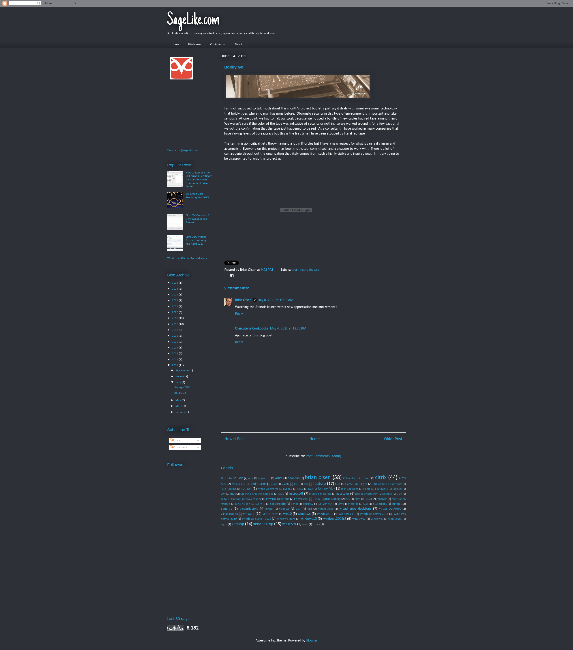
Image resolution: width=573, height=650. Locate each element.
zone (305, 524)
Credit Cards (258, 484)
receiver (381, 499)
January (180, 412)
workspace (395, 518)
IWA (310, 489)
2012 (175, 359)
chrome (365, 478)
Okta (224, 499)
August (180, 376)
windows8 (377, 518)
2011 (175, 365)
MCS (281, 494)
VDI (309, 509)
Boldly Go (180, 392)
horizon (246, 489)
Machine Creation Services (256, 493)
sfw (340, 504)
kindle (366, 489)
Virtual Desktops (390, 509)
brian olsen (299, 270)
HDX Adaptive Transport (387, 484)
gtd (365, 484)
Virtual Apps (325, 508)
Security (308, 504)
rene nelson (242, 503)
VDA (298, 509)
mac (233, 494)
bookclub (294, 478)
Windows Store (285, 518)
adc (240, 478)
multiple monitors (320, 493)
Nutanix (387, 493)
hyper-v (287, 489)
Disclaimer (194, 44)
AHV (250, 478)
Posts (176, 440)
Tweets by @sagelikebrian (183, 150)
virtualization (229, 514)
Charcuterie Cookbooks (252, 328)
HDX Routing (228, 489)
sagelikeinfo (278, 504)
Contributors (218, 44)
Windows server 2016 (374, 514)
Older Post (393, 439)
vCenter (284, 509)
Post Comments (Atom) (323, 456)
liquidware (381, 489)
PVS (347, 499)
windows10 (308, 519)
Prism (316, 499)
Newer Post (234, 439)
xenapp (238, 524)
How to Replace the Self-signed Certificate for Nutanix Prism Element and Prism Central (199, 179)
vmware (248, 514)
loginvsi (397, 489)
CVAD (285, 484)
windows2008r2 (334, 519)
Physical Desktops (277, 499)
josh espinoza (349, 489)
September (182, 370)
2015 (175, 341)
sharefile (353, 503)
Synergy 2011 (182, 387)
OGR (399, 493)
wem (275, 514)
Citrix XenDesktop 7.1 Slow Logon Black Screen (199, 219)
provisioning (332, 499)
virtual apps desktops (355, 509)
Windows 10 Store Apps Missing (187, 258)
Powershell (301, 499)
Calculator (349, 478)
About (238, 44)
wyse (224, 524)
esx (306, 484)
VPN (265, 514)
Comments (180, 447)
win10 (287, 514)
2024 (175, 288)
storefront (380, 504)
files (337, 484)
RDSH (368, 499)
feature (314, 270)
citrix (381, 477)
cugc (274, 484)
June (178, 382)
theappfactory (249, 509)
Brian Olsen (243, 300)
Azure (278, 478)
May (178, 400)
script (294, 503)
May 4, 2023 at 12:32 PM (288, 328)
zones (316, 524)
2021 (175, 306)
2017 (175, 330)
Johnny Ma (325, 489)
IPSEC (300, 489)
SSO (365, 503)
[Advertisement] (313, 422)
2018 (175, 324)
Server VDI (325, 504)
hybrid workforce (268, 489)
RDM (357, 499)
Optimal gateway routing (246, 499)
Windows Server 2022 (256, 519)
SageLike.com (193, 21)
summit (397, 504)
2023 (175, 294)
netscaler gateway (366, 493)
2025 (175, 282)
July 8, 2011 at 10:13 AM (275, 300)
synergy (226, 509)
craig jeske (238, 484)
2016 (175, 335)
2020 (175, 312)
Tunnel (269, 508)
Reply (239, 314)
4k (222, 478)
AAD (231, 478)
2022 (175, 300)
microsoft (296, 494)
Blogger (311, 640)
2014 (175, 347)
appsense (264, 478)
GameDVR (351, 484)
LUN (223, 493)
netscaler (342, 494)
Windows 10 (325, 514)
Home (175, 44)
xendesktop (263, 524)
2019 (175, 318)
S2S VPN (260, 503)
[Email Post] (231, 276)
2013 (175, 353)
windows (304, 514)
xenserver (289, 524)
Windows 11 (346, 514)
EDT (296, 484)
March (179, 406)
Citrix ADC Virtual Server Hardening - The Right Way (197, 240)
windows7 (359, 519)
